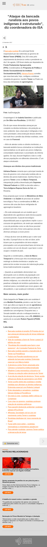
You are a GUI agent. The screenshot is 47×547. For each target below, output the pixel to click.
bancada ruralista (11, 51)
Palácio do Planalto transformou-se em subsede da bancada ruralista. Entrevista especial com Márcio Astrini (23, 359)
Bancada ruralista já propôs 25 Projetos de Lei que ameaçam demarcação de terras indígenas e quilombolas (26, 334)
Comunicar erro (11, 443)
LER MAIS (8, 474)
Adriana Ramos (28, 73)
